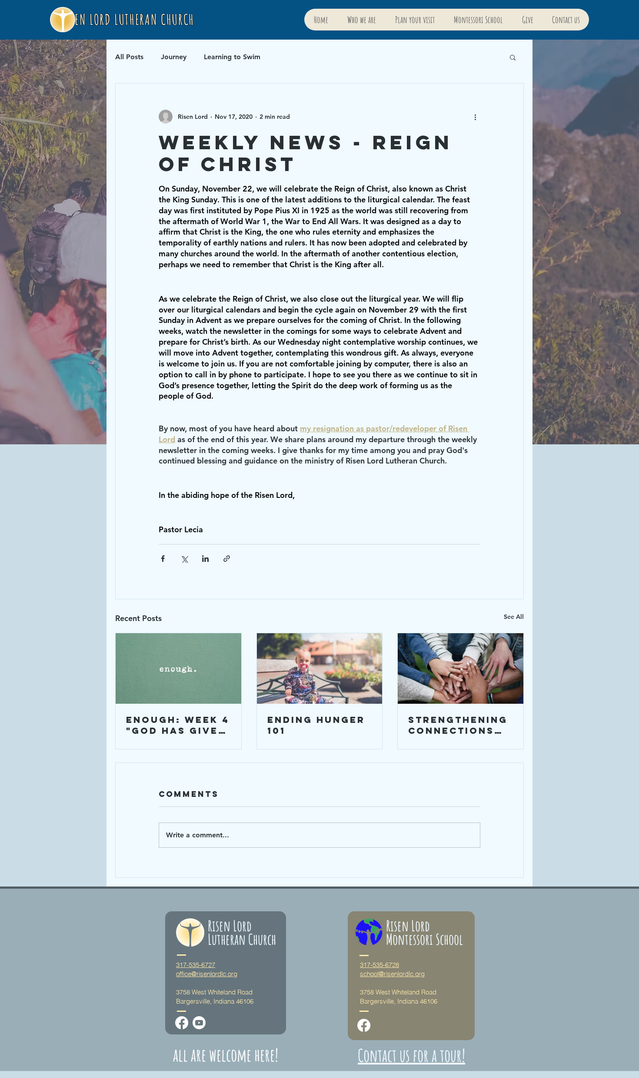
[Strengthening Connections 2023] (460, 668)
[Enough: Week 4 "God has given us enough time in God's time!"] (178, 668)
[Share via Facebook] (163, 558)
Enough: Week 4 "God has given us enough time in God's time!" (178, 725)
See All (514, 617)
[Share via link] (227, 558)
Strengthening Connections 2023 (458, 725)
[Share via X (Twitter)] (184, 558)
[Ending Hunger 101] (320, 668)
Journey (173, 57)
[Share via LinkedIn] (205, 558)
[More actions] (475, 116)
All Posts (129, 57)
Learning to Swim (232, 57)
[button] (513, 57)
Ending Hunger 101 (316, 725)
